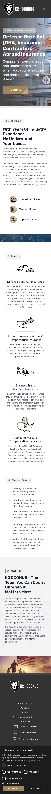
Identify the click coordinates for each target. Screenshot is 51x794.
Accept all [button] (13, 788)
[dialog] (25, 770)
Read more (35, 760)
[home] (18, 9)
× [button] (48, 749)
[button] (44, 9)
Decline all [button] (37, 788)
